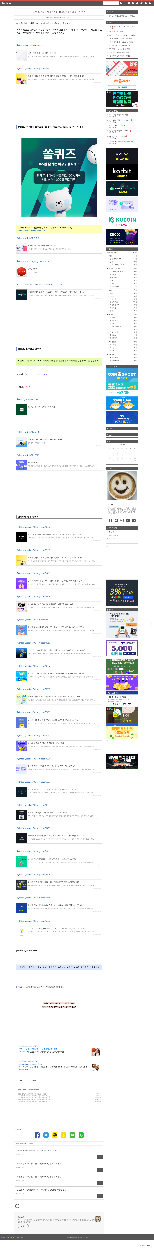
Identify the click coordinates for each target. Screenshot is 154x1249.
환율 (123, 311)
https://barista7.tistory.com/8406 (34, 828)
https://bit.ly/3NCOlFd (29, 455)
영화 (123, 256)
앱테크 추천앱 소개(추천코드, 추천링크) (122, 16)
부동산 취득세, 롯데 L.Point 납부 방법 (121, 42)
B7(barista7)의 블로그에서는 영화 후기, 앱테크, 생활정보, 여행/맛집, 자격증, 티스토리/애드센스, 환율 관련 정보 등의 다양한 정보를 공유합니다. (56, 1221)
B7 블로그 (123, 342)
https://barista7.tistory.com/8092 (34, 735)
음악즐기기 (123, 338)
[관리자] (146, 3)
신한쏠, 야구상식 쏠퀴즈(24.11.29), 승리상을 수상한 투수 (59, 12)
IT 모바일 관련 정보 (123, 271)
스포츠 (123, 283)
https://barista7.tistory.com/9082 (34, 526)
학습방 (123, 354)
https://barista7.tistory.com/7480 (34, 712)
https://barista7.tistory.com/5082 (34, 920)
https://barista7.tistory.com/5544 (34, 897)
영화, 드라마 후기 (123, 259)
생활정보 (123, 274)
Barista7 (6, 3)
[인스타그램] (122, 520)
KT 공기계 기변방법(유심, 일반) (119, 52)
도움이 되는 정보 (123, 269)
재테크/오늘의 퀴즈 (53, 17)
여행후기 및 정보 (123, 326)
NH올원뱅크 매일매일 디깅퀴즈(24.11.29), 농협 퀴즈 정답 (32, 1096)
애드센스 (123, 348)
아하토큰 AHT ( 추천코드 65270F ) (120, 141)
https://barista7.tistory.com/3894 (34, 758)
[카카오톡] (54, 1135)
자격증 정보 (123, 357)
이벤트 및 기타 (123, 305)
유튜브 (123, 351)
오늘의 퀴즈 (26, 1089)
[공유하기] (24, 1080)
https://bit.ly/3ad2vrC (29, 432)
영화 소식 (123, 262)
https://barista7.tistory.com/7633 (34, 68)
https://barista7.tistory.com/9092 (34, 666)
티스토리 (123, 345)
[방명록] (137, 3)
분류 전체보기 (122, 252)
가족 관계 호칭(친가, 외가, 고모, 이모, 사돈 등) (121, 27)
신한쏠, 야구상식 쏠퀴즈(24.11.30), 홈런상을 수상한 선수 (32, 1094)
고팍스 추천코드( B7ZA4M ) (118, 115)
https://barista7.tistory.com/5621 (34, 781)
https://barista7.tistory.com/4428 (31, 231)
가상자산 (123, 299)
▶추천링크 (112, 117)
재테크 (19, 1089)
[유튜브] (128, 520)
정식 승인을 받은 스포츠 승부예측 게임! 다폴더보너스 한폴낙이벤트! (41, 1052)
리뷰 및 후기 (123, 317)
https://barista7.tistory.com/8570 (34, 619)
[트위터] (46, 1135)
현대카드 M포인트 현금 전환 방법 (120, 45)
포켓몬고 (123, 320)
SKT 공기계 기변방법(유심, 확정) (119, 49)
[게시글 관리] (27, 1080)
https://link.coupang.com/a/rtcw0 (34, 261)
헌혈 (123, 280)
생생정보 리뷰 (123, 286)
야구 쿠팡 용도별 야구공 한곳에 (30, 1064)
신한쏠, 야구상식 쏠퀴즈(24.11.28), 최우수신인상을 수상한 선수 (34, 1100)
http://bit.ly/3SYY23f (29, 399)
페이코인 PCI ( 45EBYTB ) (117, 136)
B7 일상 (123, 315)
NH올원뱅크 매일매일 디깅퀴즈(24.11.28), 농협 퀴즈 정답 (32, 1098)
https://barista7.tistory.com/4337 (34, 805)
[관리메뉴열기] (150, 624)
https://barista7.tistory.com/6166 (34, 851)
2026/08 (122, 445)
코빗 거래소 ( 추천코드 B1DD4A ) (119, 120)
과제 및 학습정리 (123, 360)
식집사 (123, 323)
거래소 (123, 296)
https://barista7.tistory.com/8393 (34, 689)
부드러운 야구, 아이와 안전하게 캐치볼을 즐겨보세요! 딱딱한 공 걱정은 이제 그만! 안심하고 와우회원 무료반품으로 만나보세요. (53, 1068)
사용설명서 (123, 277)
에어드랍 (123, 308)
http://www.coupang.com (26, 1061)
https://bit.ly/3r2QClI (29, 238)
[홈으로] (129, 3)
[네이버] (72, 1135)
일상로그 (123, 335)
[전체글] (133, 3)
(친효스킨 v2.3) (19, 1237)
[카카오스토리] (63, 1135)
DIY (123, 329)
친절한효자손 (10, 1237)
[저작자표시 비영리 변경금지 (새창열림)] (41, 1080)
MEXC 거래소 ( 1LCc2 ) (116, 125)
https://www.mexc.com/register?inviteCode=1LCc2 (40, 284)
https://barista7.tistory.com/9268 (34, 596)
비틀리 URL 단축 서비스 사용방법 (120, 56)
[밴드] (81, 1135)
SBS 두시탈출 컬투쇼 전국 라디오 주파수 (122, 35)
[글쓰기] (141, 3)
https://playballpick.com (26, 1046)
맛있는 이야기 (123, 332)
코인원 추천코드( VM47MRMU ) (119, 131)
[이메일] (134, 520)
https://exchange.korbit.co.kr (32, 45)
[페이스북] (37, 1135)
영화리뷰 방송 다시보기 (123, 265)
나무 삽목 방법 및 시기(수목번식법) (120, 38)
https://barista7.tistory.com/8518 (34, 642)
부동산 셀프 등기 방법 (116, 32)
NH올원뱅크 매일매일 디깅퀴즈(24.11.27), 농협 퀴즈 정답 (32, 1101)
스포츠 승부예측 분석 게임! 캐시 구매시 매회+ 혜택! (38, 1049)
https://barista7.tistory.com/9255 (34, 573)
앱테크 (123, 293)
